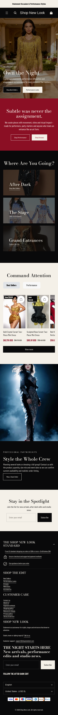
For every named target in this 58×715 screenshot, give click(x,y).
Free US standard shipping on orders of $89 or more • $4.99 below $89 (28, 551)
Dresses (6, 584)
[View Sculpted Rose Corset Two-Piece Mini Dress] (38, 311)
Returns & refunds (9, 611)
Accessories (7, 589)
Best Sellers (7, 578)
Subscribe (44, 517)
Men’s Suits (6, 586)
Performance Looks (32, 90)
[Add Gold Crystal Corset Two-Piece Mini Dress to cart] (21, 299)
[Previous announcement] (5, 3)
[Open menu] (6, 12)
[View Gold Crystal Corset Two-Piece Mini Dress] (14, 311)
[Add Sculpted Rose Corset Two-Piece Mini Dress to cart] (44, 299)
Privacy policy (8, 614)
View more (29, 349)
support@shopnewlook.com (25, 641)
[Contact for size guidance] (5, 564)
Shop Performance (20, 137)
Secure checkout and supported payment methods (25, 556)
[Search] (15, 12)
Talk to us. (27, 635)
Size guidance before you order (19, 563)
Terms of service (8, 616)
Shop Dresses (39, 137)
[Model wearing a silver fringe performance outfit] (29, 402)
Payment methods (9, 605)
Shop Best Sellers (11, 90)
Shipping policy (8, 608)
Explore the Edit (14, 244)
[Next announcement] (52, 3)
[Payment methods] (5, 557)
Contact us (6, 600)
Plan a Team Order (12, 477)
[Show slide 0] (29, 91)
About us (6, 603)
